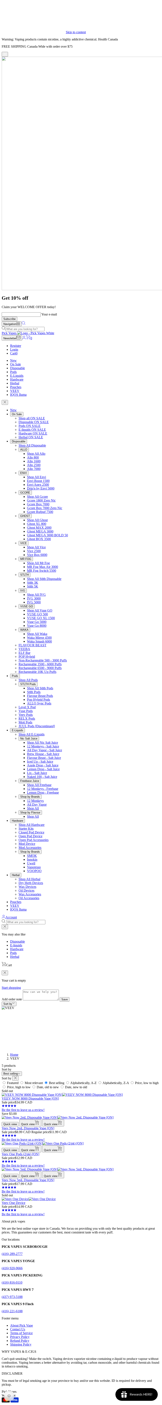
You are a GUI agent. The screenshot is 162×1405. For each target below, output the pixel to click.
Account (11, 917)
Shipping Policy (20, 1344)
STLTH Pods (28, 684)
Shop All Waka (37, 634)
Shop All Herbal (29, 879)
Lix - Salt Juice (37, 773)
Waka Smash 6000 (39, 641)
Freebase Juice (29, 780)
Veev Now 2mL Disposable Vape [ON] (28, 1128)
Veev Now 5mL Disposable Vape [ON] (28, 1180)
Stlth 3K (32, 582)
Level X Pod (27, 707)
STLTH (24, 574)
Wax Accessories (30, 894)
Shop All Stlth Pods (40, 688)
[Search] (24, 324)
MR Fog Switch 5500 (41, 570)
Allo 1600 (33, 461)
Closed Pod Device (31, 832)
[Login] (24, 338)
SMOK (32, 855)
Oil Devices (26, 890)
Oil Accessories (29, 898)
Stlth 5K (32, 586)
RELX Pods (27, 718)
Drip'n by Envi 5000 (40, 488)
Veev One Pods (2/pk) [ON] (20, 1154)
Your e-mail (49, 314)
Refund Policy (19, 1340)
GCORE (25, 492)
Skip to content (76, 32)
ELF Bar (24, 653)
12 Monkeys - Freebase (42, 788)
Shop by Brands (30, 796)
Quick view (10, 1124)
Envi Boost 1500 (38, 481)
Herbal (14, 383)
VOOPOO (34, 871)
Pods (13, 372)
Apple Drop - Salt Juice (42, 765)
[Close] (5, 54)
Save (64, 999)
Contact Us (17, 1329)
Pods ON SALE (29, 426)
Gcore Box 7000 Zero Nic (44, 508)
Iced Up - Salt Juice (40, 761)
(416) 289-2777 (12, 1254)
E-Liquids (16, 375)
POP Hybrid (27, 656)
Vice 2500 (34, 551)
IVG (22, 590)
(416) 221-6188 (12, 1311)
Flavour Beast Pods (40, 696)
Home (14, 1054)
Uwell (31, 863)
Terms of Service (21, 1333)
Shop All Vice (36, 547)
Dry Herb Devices (31, 883)
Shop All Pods (28, 680)
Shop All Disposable (32, 445)
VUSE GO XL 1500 (41, 618)
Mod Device (27, 843)
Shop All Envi (36, 477)
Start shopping (11, 987)
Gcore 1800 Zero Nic (41, 500)
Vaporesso (34, 867)
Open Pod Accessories (34, 840)
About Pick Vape (21, 1325)
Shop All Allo (36, 453)
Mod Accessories (30, 847)
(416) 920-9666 (12, 1268)
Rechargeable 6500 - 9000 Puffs (40, 668)
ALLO (23, 449)
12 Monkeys (35, 800)
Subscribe (9, 319)
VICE (23, 543)
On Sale (15, 364)
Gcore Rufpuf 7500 (40, 512)
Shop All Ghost (37, 520)
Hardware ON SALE (33, 433)
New (13, 360)
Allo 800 (33, 457)
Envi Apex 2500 (38, 484)
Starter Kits (26, 828)
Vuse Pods (26, 711)
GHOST (25, 516)
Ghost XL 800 (36, 524)
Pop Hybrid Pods (38, 699)
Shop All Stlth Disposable (44, 579)
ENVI (23, 473)
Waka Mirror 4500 (39, 637)
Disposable (17, 368)
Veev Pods (26, 715)
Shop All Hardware (32, 825)
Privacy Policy (20, 1337)
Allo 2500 (33, 465)
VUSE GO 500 (37, 614)
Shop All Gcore (37, 496)
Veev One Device (13, 1203)
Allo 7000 (33, 469)
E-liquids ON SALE (32, 429)
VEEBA (24, 649)
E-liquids (16, 945)
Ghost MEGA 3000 (40, 531)
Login (14, 349)
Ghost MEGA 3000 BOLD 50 (47, 535)
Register (15, 346)
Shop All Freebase (39, 785)
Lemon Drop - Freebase (43, 792)
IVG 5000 (34, 602)
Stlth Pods (33, 692)
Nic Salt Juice (28, 738)
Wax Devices (27, 886)
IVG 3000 (34, 598)
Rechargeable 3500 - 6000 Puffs (40, 664)
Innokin (32, 859)
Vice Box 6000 (37, 555)
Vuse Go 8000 (36, 625)
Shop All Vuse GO (39, 610)
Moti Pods (25, 722)
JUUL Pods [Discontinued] (37, 726)
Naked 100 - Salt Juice (42, 776)
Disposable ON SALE (34, 422)
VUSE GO (26, 606)
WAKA (24, 629)
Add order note (12, 999)
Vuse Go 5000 (36, 622)
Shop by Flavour (30, 812)
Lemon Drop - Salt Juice (43, 769)
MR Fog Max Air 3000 (42, 567)
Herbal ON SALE (31, 437)
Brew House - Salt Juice (43, 754)
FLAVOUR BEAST (32, 645)
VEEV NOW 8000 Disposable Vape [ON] (30, 1098)
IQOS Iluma (18, 394)
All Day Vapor (37, 804)
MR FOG (25, 559)
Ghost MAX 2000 (39, 527)
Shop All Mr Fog (38, 563)
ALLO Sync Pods (39, 703)
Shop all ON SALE (32, 418)
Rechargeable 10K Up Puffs (37, 672)
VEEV (14, 391)
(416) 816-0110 (12, 1282)
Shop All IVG (36, 594)
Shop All (33, 808)
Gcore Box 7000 (38, 504)
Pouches (15, 387)
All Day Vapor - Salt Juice (44, 750)
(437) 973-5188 (12, 1297)
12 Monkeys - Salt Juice (43, 746)
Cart (14, 353)
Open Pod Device (30, 836)
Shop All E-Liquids (32, 734)
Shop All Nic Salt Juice (42, 742)
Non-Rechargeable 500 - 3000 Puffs (43, 660)
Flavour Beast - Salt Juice (44, 758)
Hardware (16, 379)
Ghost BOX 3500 (39, 539)
